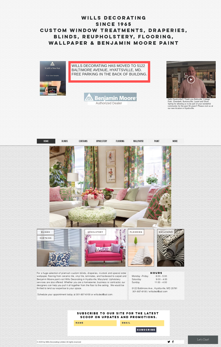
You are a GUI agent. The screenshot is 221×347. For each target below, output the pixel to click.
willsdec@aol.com (103, 294)
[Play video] (191, 79)
